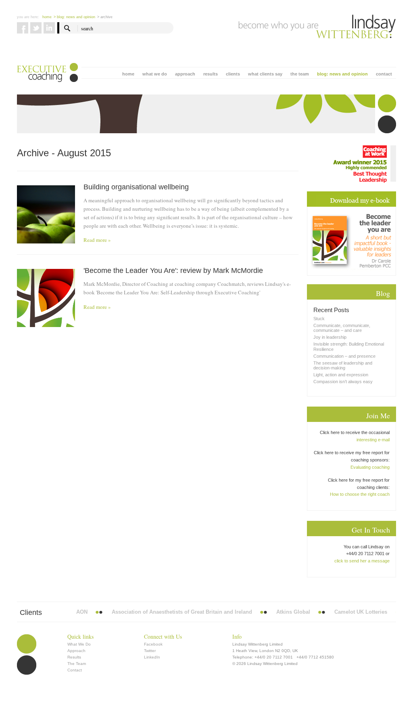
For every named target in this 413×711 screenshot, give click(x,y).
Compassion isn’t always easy (343, 381)
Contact (74, 670)
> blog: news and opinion (74, 17)
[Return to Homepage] (317, 27)
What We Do (79, 644)
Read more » (97, 239)
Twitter (150, 650)
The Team (76, 663)
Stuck (319, 318)
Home (47, 17)
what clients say (265, 73)
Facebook (153, 644)
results (210, 73)
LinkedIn (152, 657)
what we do (154, 73)
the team (299, 73)
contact (384, 73)
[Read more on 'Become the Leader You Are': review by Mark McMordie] (46, 298)
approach (185, 73)
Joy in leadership (329, 337)
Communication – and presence (344, 356)
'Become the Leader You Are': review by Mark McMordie (173, 270)
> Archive (105, 17)
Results (74, 657)
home (128, 73)
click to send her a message (362, 560)
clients (233, 73)
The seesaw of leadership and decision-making (342, 365)
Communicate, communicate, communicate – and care (341, 328)
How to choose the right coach (360, 494)
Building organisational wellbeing (136, 187)
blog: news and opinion (342, 73)
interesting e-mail (373, 439)
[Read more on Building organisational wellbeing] (46, 214)
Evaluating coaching (370, 467)
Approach (76, 650)
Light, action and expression (340, 374)
